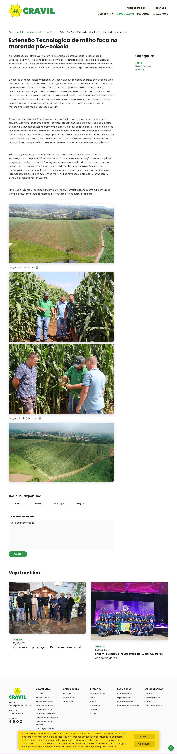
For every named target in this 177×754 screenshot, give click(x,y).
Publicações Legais (45, 728)
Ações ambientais (44, 701)
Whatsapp (171, 748)
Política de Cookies (111, 743)
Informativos (69, 697)
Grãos (93, 713)
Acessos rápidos (136, 8)
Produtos (143, 14)
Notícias (51, 32)
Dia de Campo (143, 66)
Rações (93, 709)
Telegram (80, 503)
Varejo (93, 701)
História (39, 693)
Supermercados (125, 701)
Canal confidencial (153, 705)
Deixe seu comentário (21, 516)
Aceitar (144, 736)
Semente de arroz (99, 693)
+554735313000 (24, 721)
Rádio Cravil (68, 701)
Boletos (147, 701)
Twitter (38, 503)
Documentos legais (45, 713)
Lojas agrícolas (124, 697)
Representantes (125, 693)
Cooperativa (105, 14)
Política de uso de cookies (44, 723)
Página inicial (16, 32)
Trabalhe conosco (45, 705)
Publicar (17, 554)
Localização (160, 14)
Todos (138, 62)
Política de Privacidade (47, 717)
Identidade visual (44, 709)
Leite (92, 697)
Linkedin (17, 721)
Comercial (95, 705)
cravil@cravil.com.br (20, 705)
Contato (160, 8)
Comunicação (125, 14)
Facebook (18, 503)
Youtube (21, 721)
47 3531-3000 (16, 713)
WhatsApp (58, 503)
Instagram (10, 721)
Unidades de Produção (128, 705)
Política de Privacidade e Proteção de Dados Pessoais (69, 743)
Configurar (144, 743)
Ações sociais (42, 697)
